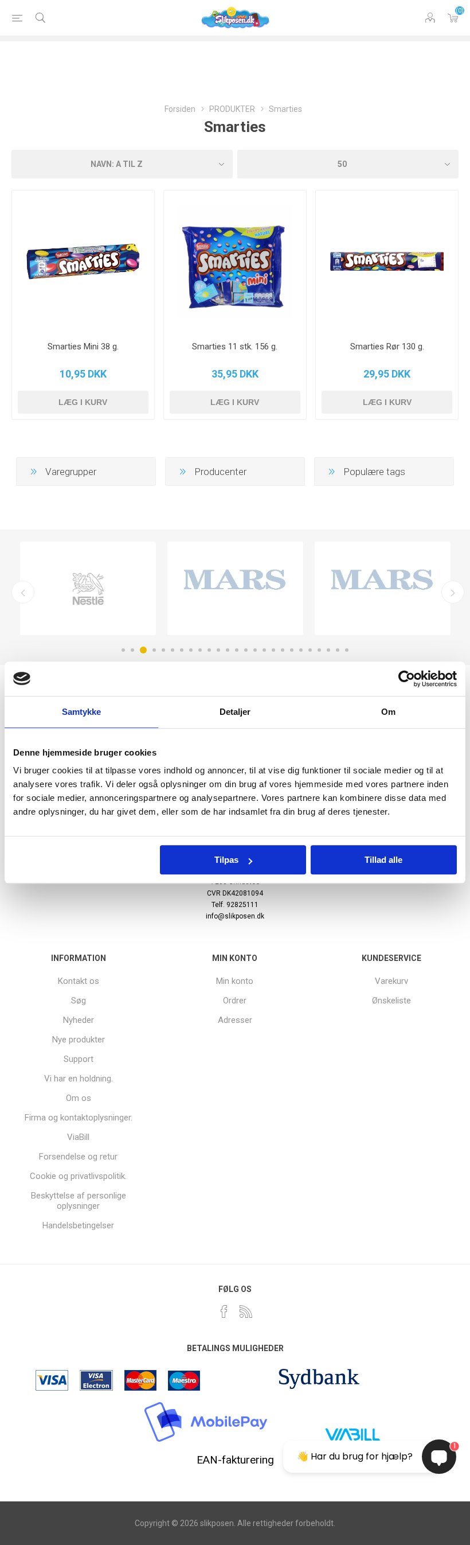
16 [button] (264, 650)
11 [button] (218, 650)
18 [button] (282, 650)
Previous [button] (22, 592)
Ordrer (234, 1000)
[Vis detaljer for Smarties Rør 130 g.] (387, 261)
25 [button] (346, 650)
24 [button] (337, 650)
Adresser (235, 1020)
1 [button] (123, 650)
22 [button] (319, 650)
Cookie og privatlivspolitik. (78, 1176)
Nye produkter (78, 1039)
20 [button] (301, 650)
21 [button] (310, 650)
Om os (78, 1098)
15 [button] (255, 650)
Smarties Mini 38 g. (83, 346)
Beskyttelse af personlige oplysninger (78, 1200)
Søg (78, 1000)
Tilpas (226, 860)
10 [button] (209, 650)
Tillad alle (383, 860)
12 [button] (227, 650)
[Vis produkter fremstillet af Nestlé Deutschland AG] (88, 588)
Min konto (234, 981)
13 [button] (236, 650)
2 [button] (132, 650)
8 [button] (191, 650)
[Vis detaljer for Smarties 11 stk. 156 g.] (235, 261)
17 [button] (273, 650)
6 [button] (172, 650)
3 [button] (143, 650)
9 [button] (200, 650)
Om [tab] (388, 712)
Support (78, 1059)
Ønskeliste (391, 1000)
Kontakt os (78, 981)
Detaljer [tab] (235, 712)
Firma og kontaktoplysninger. (78, 1117)
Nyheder (78, 1020)
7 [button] (181, 650)
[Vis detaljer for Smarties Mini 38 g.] (83, 261)
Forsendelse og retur (78, 1156)
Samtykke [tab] (81, 712)
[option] (88, 588)
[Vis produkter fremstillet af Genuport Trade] (235, 588)
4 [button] (154, 650)
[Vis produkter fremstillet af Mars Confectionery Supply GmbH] (382, 588)
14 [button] (246, 650)
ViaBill (78, 1137)
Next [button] (452, 592)
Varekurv (452, 17)
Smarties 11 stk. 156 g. (234, 346)
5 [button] (163, 650)
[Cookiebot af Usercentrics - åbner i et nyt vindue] (407, 678)
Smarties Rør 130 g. (387, 346)
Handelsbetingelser (78, 1225)
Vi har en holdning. (78, 1078)
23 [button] (328, 650)
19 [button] (291, 650)
